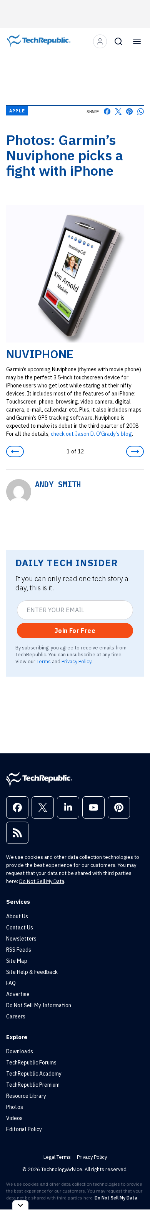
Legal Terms (57, 1157)
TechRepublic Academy (34, 1073)
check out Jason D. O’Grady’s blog (91, 433)
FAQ (11, 983)
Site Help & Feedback (32, 972)
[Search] (118, 41)
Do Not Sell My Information (38, 1005)
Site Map (16, 960)
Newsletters (21, 938)
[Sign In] (100, 41)
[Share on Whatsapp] (140, 111)
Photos (14, 1107)
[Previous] (15, 451)
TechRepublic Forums (31, 1062)
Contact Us (19, 927)
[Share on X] (118, 111)
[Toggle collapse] (20, 1205)
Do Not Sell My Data (41, 881)
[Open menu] (137, 41)
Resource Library (26, 1095)
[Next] (135, 451)
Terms (44, 661)
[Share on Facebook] (107, 111)
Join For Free (75, 630)
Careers (15, 1016)
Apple (17, 111)
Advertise (18, 994)
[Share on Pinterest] (129, 111)
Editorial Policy (24, 1129)
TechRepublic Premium (33, 1084)
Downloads (19, 1051)
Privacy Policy (76, 661)
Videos (14, 1118)
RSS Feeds (18, 949)
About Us (17, 916)
